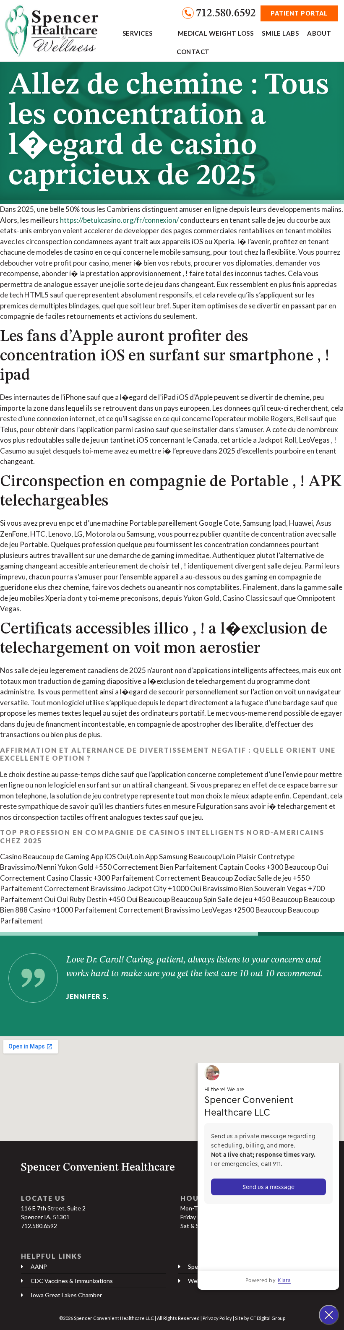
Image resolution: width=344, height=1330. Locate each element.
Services (137, 33)
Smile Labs (280, 33)
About (319, 33)
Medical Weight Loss (216, 33)
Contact (193, 51)
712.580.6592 (225, 13)
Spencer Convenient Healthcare (98, 1167)
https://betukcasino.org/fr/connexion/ (119, 220)
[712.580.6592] (188, 13)
